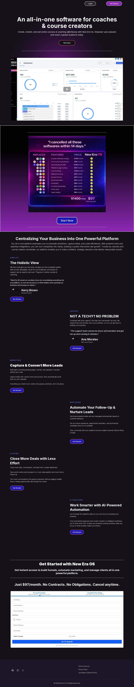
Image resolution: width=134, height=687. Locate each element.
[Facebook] (12, 670)
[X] (22, 670)
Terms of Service (83, 666)
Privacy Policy (83, 669)
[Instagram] (17, 670)
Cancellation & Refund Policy (87, 672)
